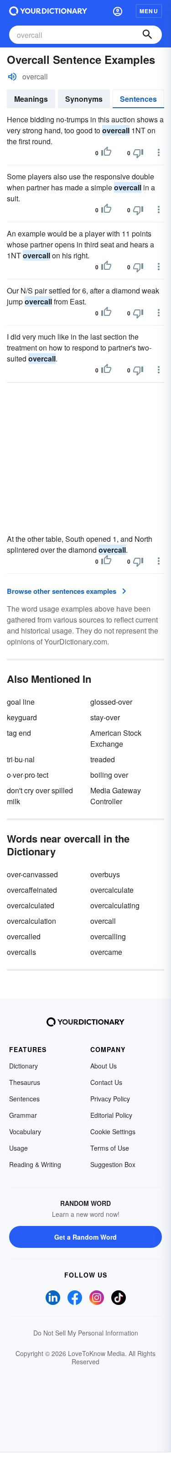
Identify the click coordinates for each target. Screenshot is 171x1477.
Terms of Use (109, 1147)
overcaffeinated (32, 890)
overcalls (21, 952)
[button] (117, 11)
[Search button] (147, 34)
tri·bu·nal (21, 759)
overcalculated (30, 905)
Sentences (138, 99)
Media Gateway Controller (115, 796)
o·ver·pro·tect (27, 775)
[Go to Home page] (48, 10)
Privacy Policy (110, 1098)
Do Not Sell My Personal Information (85, 1332)
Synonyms (84, 99)
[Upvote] (106, 153)
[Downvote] (138, 153)
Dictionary (23, 1065)
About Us (103, 1065)
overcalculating (115, 905)
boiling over (109, 775)
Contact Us (106, 1082)
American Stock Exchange (115, 738)
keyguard (22, 717)
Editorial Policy (111, 1115)
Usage (18, 1147)
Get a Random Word (85, 1236)
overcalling (108, 936)
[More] (158, 152)
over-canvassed (32, 874)
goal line (21, 702)
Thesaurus (24, 1082)
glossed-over (111, 702)
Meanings (31, 99)
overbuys (105, 874)
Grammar (23, 1115)
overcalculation (31, 921)
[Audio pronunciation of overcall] (12, 76)
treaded (102, 759)
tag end (19, 733)
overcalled (24, 936)
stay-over (105, 717)
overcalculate (112, 890)
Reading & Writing (35, 1164)
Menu (149, 11)
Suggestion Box (112, 1164)
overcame (106, 952)
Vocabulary (25, 1131)
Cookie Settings (112, 1131)
